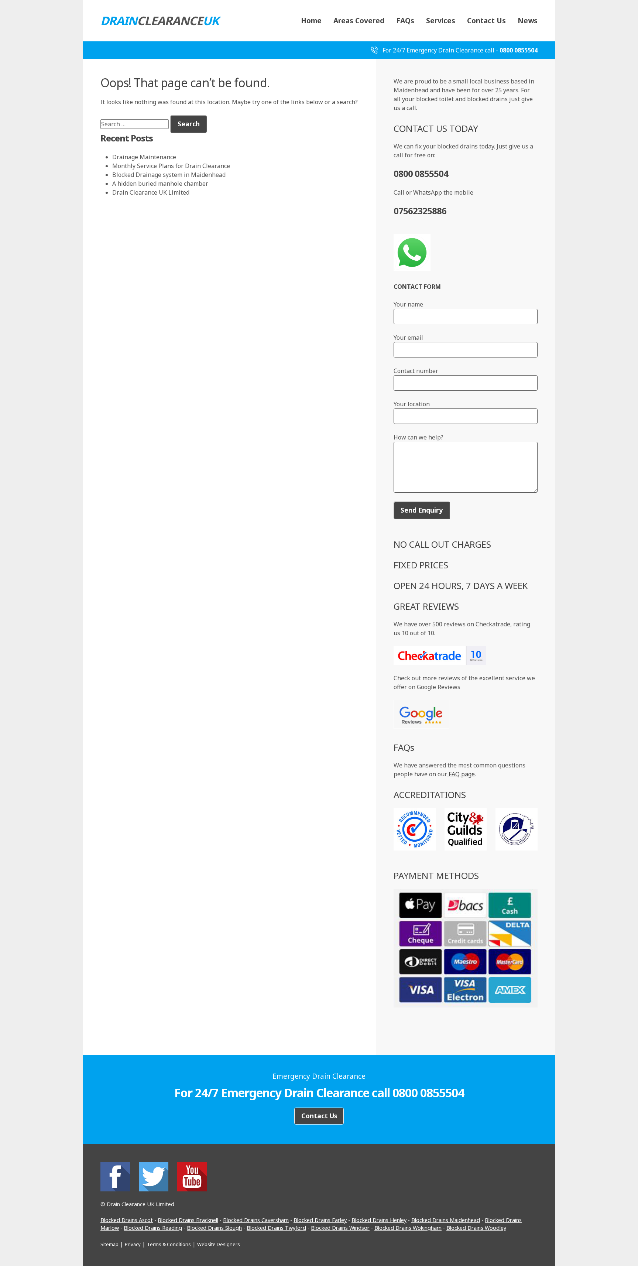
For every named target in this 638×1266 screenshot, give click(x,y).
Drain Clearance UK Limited (150, 192)
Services (440, 20)
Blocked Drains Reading (153, 1227)
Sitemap (109, 1244)
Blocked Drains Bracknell (188, 1220)
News (528, 20)
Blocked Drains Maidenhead (445, 1220)
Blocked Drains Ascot (126, 1220)
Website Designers (218, 1244)
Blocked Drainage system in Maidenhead (169, 175)
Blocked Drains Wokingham (408, 1227)
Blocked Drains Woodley (476, 1227)
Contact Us (486, 20)
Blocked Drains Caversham (256, 1220)
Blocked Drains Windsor (340, 1227)
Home (311, 20)
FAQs (405, 20)
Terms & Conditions (169, 1244)
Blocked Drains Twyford (276, 1227)
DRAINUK (159, 20)
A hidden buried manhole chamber (160, 183)
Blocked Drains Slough (214, 1227)
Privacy (133, 1244)
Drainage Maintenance (144, 157)
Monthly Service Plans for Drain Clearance (171, 166)
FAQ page (461, 774)
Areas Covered (358, 20)
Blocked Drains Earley (320, 1220)
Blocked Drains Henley (379, 1220)
